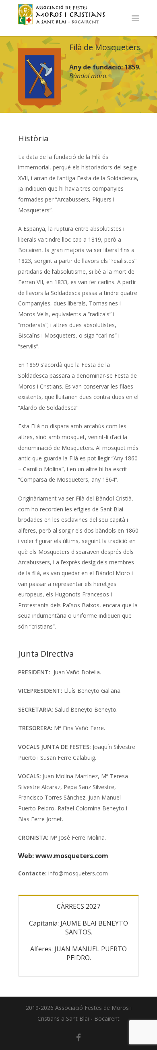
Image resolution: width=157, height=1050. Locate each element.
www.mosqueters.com (71, 855)
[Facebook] (78, 1038)
